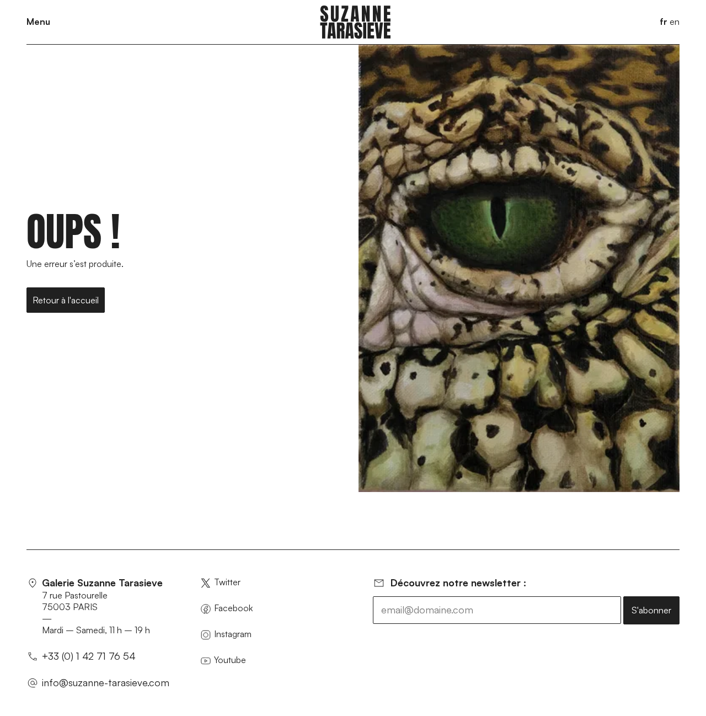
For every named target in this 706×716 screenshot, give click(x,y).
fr (663, 21)
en (675, 21)
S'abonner (651, 610)
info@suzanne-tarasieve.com (105, 682)
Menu (38, 21)
